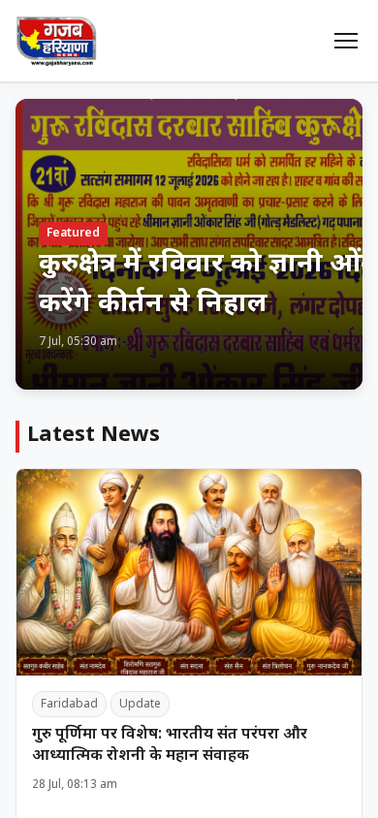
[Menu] (346, 40)
